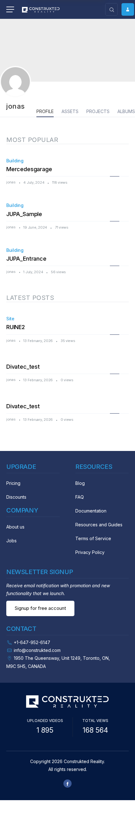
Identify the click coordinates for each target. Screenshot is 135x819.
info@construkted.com (37, 650)
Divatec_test (23, 366)
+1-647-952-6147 (32, 642)
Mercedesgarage (29, 169)
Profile (45, 111)
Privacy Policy (90, 552)
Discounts (16, 497)
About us (15, 526)
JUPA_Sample (24, 214)
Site (10, 318)
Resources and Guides (98, 524)
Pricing (13, 483)
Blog (80, 483)
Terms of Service (93, 538)
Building (15, 160)
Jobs (11, 540)
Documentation (90, 510)
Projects (98, 111)
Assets (70, 111)
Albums (126, 111)
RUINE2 (15, 327)
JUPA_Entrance (26, 258)
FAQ (79, 497)
